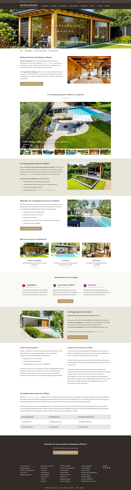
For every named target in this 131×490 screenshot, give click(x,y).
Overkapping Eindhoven (84, 422)
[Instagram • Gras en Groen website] (106, 468)
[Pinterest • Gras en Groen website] (104, 468)
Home (21, 51)
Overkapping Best (54, 427)
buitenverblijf (29, 174)
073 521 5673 (23, 472)
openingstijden (99, 331)
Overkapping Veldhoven (55, 422)
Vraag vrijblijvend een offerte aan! (31, 84)
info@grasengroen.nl (25, 475)
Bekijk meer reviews (65, 301)
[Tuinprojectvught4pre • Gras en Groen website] (59, 152)
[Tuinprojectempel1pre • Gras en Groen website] (25, 152)
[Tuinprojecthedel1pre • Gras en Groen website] (71, 152)
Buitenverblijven (28, 51)
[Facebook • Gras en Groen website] (108, 468)
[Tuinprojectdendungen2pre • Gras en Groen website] (82, 152)
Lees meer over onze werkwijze (30, 228)
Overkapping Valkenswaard (86, 417)
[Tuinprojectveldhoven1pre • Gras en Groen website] (105, 152)
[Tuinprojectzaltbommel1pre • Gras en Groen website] (48, 152)
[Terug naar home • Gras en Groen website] (28, 6)
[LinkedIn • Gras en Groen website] (110, 468)
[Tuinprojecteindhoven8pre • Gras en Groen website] (36, 152)
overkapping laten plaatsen (33, 397)
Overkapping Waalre (53, 51)
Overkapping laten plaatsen (40, 51)
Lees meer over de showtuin (77, 337)
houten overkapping (48, 63)
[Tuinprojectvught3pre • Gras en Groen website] (94, 152)
